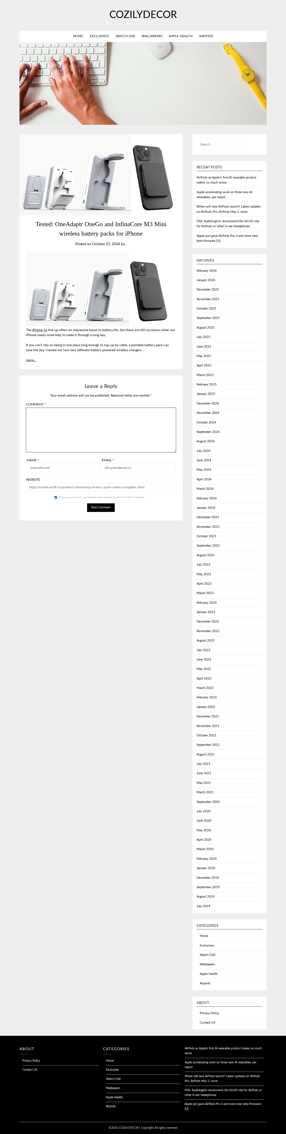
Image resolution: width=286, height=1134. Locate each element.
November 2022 (208, 631)
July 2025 (203, 337)
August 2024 (206, 441)
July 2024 (203, 451)
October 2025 (206, 308)
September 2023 (208, 545)
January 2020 (206, 868)
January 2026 (206, 280)
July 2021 (203, 763)
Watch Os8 (125, 36)
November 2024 (208, 413)
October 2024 (206, 422)
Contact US (207, 1022)
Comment (36, 404)
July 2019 (203, 906)
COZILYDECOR (143, 15)
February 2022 (207, 697)
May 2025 (204, 356)
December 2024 (208, 403)
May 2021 (204, 782)
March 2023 (205, 593)
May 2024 (204, 469)
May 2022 (204, 669)
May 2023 (204, 574)
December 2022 (208, 621)
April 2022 (204, 678)
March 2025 (205, 375)
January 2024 (206, 507)
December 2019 (208, 877)
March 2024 (205, 488)
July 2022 (203, 650)
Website (33, 479)
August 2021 (206, 754)
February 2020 (207, 858)
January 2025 (206, 393)
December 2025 (208, 289)
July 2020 (203, 811)
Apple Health (180, 36)
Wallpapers (152, 36)
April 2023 (204, 583)
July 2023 (203, 564)
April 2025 (204, 365)
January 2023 (206, 612)
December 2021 (208, 716)
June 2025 (204, 346)
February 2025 (207, 384)
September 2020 (208, 802)
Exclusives (99, 36)
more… (31, 360)
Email (108, 460)
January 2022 (206, 707)
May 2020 (204, 830)
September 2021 (208, 744)
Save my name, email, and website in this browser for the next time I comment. (102, 497)
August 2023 (206, 555)
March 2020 (205, 849)
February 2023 (207, 602)
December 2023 (208, 517)
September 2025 (208, 318)
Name (33, 460)
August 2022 (206, 640)
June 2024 (204, 460)
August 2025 (206, 327)
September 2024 (208, 432)
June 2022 (204, 659)
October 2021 (206, 735)
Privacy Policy (209, 1013)
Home (78, 36)
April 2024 (204, 479)
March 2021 (205, 792)
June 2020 (204, 820)
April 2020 (204, 839)
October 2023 (206, 536)
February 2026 (207, 270)
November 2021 (208, 726)
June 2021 (204, 773)
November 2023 (208, 526)
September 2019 (208, 887)
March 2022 (205, 688)
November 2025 (208, 299)
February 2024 (207, 498)
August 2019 (206, 896)
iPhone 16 (39, 330)
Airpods (206, 36)
